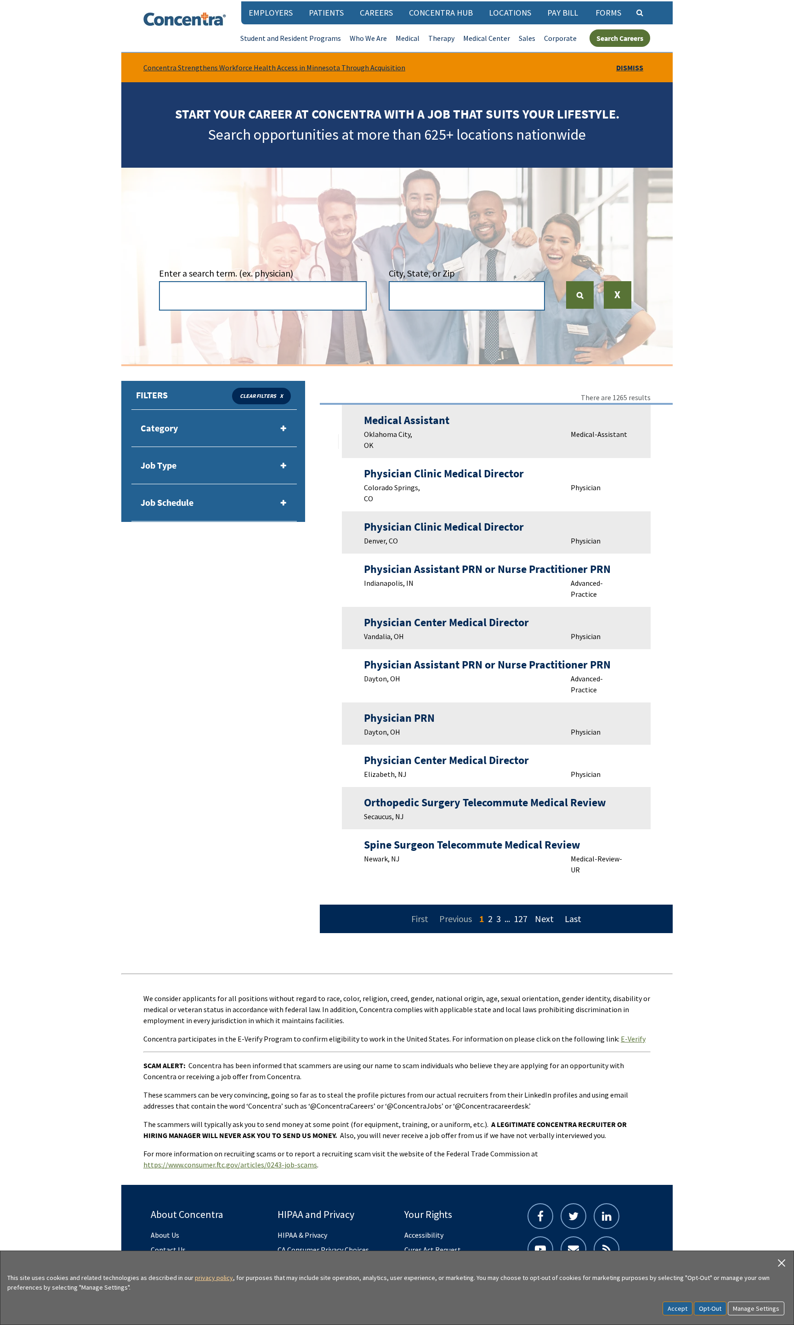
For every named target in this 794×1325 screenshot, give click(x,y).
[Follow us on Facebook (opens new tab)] (540, 1216)
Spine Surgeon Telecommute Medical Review (472, 845)
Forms (608, 12)
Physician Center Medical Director (446, 622)
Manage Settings (756, 1308)
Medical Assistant (406, 420)
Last (573, 918)
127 (520, 918)
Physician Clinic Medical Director (444, 473)
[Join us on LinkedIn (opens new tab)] (606, 1216)
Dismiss (629, 67)
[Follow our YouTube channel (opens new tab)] (540, 1249)
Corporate (560, 38)
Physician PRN (399, 718)
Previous (455, 918)
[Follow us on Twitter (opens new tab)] (573, 1216)
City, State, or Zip (422, 273)
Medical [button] (408, 38)
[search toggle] (640, 12)
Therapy (441, 38)
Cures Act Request (432, 1249)
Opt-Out (710, 1308)
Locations (510, 12)
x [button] (281, 395)
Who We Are (368, 38)
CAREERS (376, 12)
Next (544, 918)
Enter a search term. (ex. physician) (226, 273)
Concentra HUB (441, 12)
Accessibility (423, 1235)
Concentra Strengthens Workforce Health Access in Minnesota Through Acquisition (274, 67)
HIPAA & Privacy (302, 1235)
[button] (617, 301)
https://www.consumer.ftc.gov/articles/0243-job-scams (230, 1164)
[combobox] (263, 296)
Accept (677, 1308)
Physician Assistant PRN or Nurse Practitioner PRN (487, 569)
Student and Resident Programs (290, 38)
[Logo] (184, 19)
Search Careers (619, 38)
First (419, 918)
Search (583, 295)
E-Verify (633, 1038)
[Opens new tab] (606, 1249)
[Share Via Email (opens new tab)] (573, 1249)
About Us (165, 1235)
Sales (527, 38)
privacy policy (214, 1278)
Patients (326, 12)
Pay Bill (562, 12)
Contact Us (168, 1249)
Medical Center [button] (486, 38)
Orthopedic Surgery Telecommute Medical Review (485, 802)
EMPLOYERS (271, 12)
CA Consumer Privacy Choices (323, 1249)
